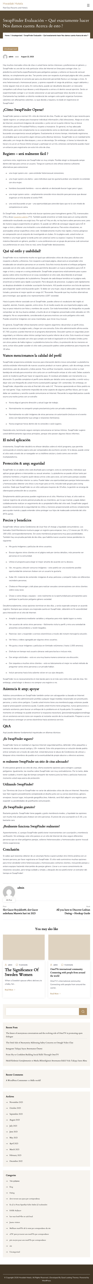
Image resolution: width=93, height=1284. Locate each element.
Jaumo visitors (15, 1222)
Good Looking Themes (70, 1277)
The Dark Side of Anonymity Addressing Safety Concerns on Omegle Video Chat (39, 1042)
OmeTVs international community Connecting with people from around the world (67, 972)
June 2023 (14, 1131)
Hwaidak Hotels (13, 3)
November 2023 (16, 1102)
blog (11, 1187)
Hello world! (35, 1080)
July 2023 (13, 1126)
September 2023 (16, 1114)
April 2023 (14, 1143)
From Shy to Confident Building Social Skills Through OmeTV (32, 1054)
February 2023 (15, 1155)
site (11, 1246)
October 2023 (15, 1108)
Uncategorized (10, 49)
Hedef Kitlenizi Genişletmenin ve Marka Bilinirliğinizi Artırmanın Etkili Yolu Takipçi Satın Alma (46, 1060)
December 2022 (16, 1161)
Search (83, 1011)
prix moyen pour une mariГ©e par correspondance (28, 1240)
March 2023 (14, 1149)
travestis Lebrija (21, 217)
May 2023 (14, 1137)
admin (11, 57)
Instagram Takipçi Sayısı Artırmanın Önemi (24, 1048)
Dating (12, 1193)
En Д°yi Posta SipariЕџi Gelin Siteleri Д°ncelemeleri (28, 1205)
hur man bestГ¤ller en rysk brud (21, 1216)
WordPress (46, 1280)
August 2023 (15, 1120)
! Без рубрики (14, 1181)
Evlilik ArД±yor (15, 1210)
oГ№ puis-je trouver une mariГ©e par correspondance (29, 1234)
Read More (9, 990)
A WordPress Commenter (16, 1080)
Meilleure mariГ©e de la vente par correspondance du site (30, 1228)
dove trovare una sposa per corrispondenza (25, 1199)
